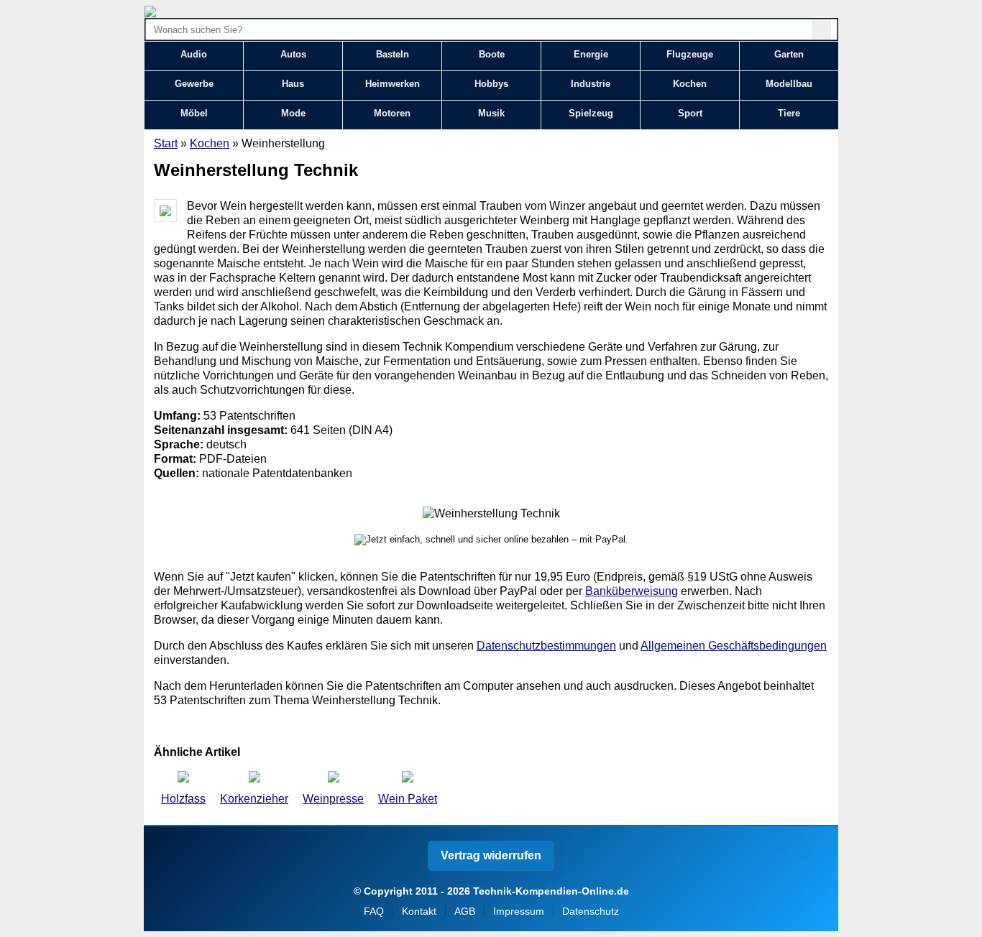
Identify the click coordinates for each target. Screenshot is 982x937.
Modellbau (789, 83)
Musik (491, 113)
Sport (690, 113)
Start (166, 143)
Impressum (518, 911)
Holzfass (183, 799)
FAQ (374, 911)
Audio (193, 54)
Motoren (392, 113)
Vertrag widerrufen (491, 855)
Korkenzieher (254, 799)
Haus (293, 83)
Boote (492, 54)
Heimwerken (392, 83)
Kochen (690, 83)
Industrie (590, 83)
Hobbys (491, 83)
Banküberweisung (631, 591)
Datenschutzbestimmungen (546, 646)
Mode (293, 113)
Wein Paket (407, 799)
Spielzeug (591, 113)
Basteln (392, 54)
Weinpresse (333, 799)
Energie (591, 54)
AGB (464, 911)
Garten (789, 54)
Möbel (194, 113)
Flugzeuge (689, 54)
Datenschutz (590, 911)
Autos (293, 54)
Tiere (789, 113)
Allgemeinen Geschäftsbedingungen (734, 646)
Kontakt (419, 911)
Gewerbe (194, 83)
